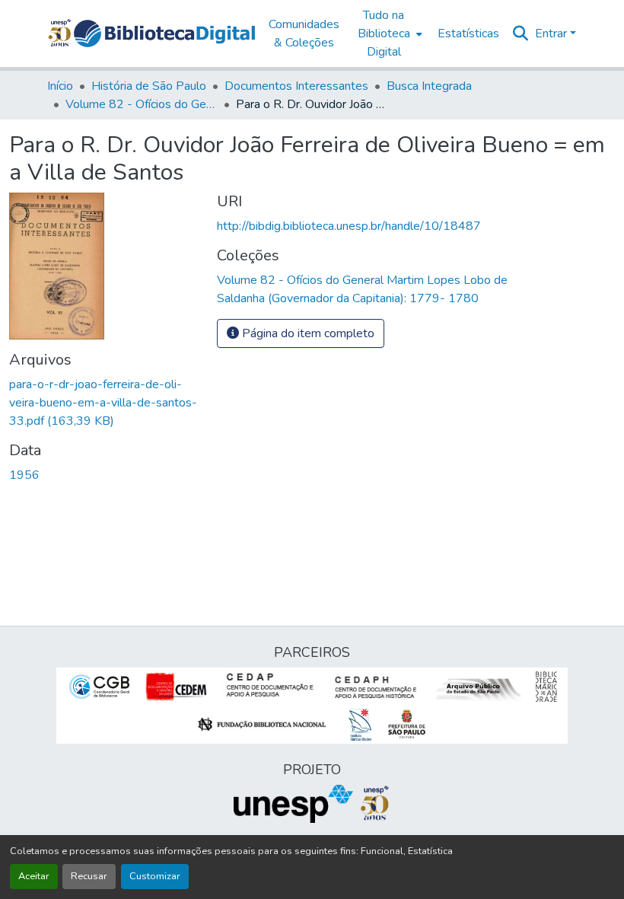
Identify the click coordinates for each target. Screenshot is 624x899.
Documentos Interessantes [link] (296, 86)
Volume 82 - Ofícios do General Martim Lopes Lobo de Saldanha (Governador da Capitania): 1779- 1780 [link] (141, 104)
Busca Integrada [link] (429, 86)
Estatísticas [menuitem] (468, 33)
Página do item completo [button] (306, 333)
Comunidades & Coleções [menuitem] (304, 33)
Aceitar (33, 876)
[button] (164, 33)
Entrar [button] (552, 33)
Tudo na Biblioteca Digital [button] (384, 33)
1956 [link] (24, 475)
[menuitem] (388, 33)
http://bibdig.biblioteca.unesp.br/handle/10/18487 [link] (349, 226)
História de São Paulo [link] (148, 86)
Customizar (154, 876)
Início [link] (60, 86)
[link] (104, 402)
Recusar (89, 876)
